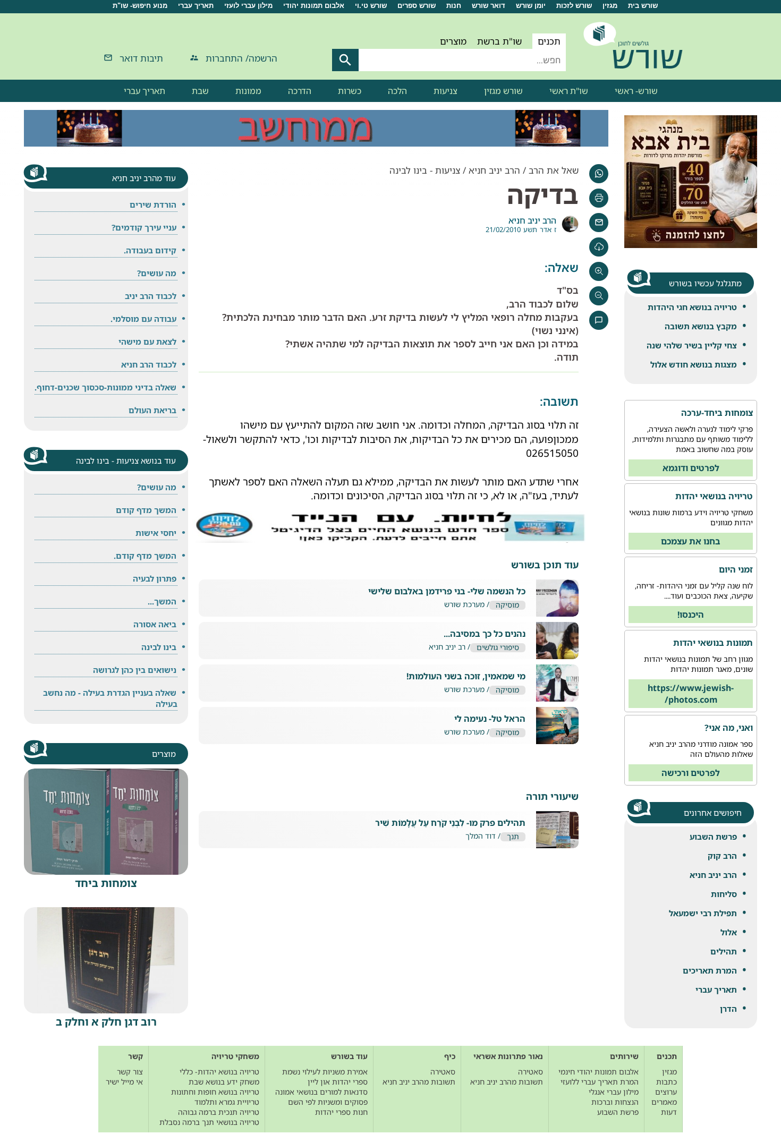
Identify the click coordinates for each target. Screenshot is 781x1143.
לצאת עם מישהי (147, 341)
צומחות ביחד (106, 883)
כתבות (666, 1082)
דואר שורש (488, 6)
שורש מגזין (503, 91)
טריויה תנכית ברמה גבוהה (218, 1112)
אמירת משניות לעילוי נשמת (325, 1072)
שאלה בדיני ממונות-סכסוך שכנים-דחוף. (105, 387)
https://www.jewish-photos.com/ (691, 693)
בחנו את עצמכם (690, 541)
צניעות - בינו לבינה (424, 170)
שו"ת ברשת (499, 41)
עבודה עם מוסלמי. (143, 318)
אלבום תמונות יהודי (313, 6)
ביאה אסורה (154, 624)
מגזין (609, 6)
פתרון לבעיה (154, 578)
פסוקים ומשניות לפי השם (328, 1102)
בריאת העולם (152, 410)
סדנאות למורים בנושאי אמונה (321, 1092)
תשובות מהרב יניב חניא (506, 1082)
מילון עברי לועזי (248, 6)
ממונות (248, 91)
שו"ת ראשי (568, 91)
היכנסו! (690, 614)
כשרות (349, 91)
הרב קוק (722, 855)
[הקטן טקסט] (598, 295)
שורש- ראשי (636, 91)
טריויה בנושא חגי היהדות (692, 307)
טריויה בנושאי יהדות (714, 496)
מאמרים (664, 1102)
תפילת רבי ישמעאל (703, 913)
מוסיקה (507, 605)
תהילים (723, 951)
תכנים (549, 41)
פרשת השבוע (713, 836)
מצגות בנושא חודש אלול (693, 364)
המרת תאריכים (710, 970)
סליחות (724, 894)
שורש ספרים (416, 6)
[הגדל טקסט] (598, 271)
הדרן (728, 1008)
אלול (728, 932)
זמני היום (736, 569)
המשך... (162, 601)
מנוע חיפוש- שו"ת (140, 6)
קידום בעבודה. (150, 250)
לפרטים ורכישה (690, 773)
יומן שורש (531, 6)
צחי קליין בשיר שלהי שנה (692, 345)
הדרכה (299, 91)
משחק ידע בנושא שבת (224, 1082)
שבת (200, 91)
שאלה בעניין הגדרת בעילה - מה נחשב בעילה (110, 698)
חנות (453, 6)
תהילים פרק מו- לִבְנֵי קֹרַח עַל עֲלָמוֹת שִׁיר (450, 823)
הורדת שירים (153, 204)
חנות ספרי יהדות (341, 1112)
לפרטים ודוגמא (691, 468)
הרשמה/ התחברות (241, 58)
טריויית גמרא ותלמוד (226, 1102)
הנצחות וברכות (615, 1102)
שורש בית (643, 6)
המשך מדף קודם (146, 510)
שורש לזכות (574, 6)
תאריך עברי (196, 6)
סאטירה (530, 1072)
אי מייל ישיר (124, 1082)
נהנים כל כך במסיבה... (484, 634)
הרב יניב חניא (713, 874)
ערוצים (666, 1092)
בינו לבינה (158, 647)
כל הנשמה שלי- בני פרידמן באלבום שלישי (446, 591)
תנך (513, 836)
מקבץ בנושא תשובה (701, 326)
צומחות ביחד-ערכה (717, 413)
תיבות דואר (141, 58)
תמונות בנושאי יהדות (713, 643)
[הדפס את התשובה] (598, 198)
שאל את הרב (554, 170)
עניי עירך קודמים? (144, 227)
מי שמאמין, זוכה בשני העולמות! (465, 676)
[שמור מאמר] (598, 247)
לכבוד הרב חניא (148, 364)
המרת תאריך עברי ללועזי (600, 1082)
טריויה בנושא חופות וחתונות (215, 1092)
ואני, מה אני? (728, 727)
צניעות (445, 91)
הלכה (397, 91)
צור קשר (130, 1072)
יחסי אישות (155, 532)
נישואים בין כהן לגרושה (134, 669)
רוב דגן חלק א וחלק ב (106, 1021)
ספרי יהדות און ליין (338, 1082)
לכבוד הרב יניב (150, 296)
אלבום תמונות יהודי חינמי (598, 1072)
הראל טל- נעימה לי (489, 719)
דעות (669, 1112)
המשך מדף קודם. (145, 555)
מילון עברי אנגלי (614, 1092)
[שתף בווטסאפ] (598, 173)
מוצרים (453, 41)
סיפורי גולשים (498, 647)
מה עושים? (156, 273)
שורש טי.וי (371, 6)
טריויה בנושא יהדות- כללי (219, 1072)
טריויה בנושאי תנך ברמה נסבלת (209, 1122)
